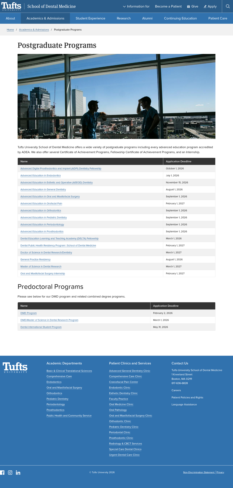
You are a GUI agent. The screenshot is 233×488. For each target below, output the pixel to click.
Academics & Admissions (34, 30)
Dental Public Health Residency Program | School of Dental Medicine (58, 245)
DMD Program (28, 313)
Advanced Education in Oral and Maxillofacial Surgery (50, 196)
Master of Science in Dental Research (40, 266)
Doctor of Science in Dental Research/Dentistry (46, 252)
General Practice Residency (35, 259)
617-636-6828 (180, 383)
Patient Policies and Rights (187, 397)
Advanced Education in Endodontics (40, 175)
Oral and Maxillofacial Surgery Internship (42, 273)
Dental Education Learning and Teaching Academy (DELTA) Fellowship (59, 238)
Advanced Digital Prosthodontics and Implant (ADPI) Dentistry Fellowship (60, 168)
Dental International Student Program (41, 327)
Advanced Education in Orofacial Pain (41, 203)
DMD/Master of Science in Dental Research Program (49, 320)
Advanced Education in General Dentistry (43, 189)
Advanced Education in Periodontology (42, 224)
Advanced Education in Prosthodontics (41, 231)
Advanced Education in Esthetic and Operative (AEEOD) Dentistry (56, 182)
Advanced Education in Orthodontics (40, 210)
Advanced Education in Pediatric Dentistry (43, 217)
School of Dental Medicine (51, 6)
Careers (176, 390)
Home (10, 30)
